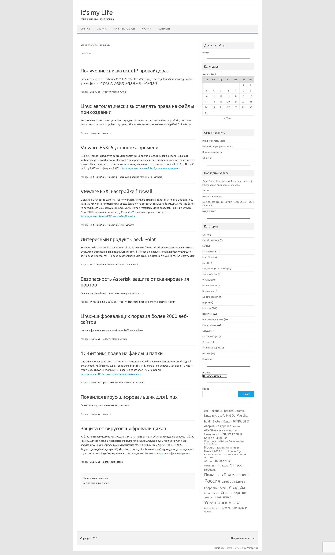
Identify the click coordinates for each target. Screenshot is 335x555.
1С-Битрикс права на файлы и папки (122, 353)
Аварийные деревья (217, 426)
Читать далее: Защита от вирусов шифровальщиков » (159, 453)
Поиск (205, 389)
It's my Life (96, 12)
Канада (209, 437)
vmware (158, 177)
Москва (209, 447)
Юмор (205, 359)
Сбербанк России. (216, 488)
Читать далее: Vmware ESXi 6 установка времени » (151, 168)
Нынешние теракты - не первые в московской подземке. (225, 456)
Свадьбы (207, 330)
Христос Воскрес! (211, 508)
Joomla (240, 410)
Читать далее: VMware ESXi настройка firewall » (108, 216)
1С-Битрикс (138, 382)
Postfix (242, 415)
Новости (106, 91)
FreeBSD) (216, 410)
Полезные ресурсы (124, 29)
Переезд (210, 469)
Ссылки (206, 342)
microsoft (218, 415)
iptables (229, 410)
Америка (210, 430)
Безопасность (209, 285)
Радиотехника (210, 325)
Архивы (206, 372)
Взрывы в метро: (211, 434)
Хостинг (146, 29)
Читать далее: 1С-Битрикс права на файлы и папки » (111, 374)
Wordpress (252, 548)
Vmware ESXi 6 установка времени (119, 147)
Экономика (240, 507)
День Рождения (231, 433)
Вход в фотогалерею (213, 140)
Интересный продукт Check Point (118, 239)
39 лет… (206, 190)
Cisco (205, 234)
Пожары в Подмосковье (227, 474)
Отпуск (236, 465)
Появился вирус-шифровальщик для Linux (129, 397)
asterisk (163, 301)
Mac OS (206, 263)
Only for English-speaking (215, 268)
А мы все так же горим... (228, 430)
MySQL (230, 415)
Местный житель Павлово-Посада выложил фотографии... (224, 442)
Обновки (208, 461)
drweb (123, 339)
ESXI (92, 177)
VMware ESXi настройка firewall (116, 191)
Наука (205, 302)
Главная (85, 29)
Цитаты (206, 353)
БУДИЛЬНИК (209, 211)
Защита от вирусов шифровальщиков (123, 428)
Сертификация (210, 336)
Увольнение (223, 497)
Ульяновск (216, 502)
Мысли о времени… (212, 196)
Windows (207, 280)
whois (123, 91)
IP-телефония (97, 301)
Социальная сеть (211, 493)
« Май (227, 118)
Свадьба (237, 487)
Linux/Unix (95, 91)
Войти (206, 52)
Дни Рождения (210, 297)
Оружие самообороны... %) (216, 466)
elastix (171, 301)
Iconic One (219, 548)
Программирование (128, 177)
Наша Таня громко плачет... (228, 448)
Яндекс (207, 511)
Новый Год (234, 451)
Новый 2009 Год (214, 451)
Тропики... (208, 497)
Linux (207, 415)
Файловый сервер (211, 347)
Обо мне (102, 29)
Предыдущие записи (96, 483)
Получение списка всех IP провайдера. (124, 70)
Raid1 (207, 421)
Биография (208, 291)
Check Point (132, 264)
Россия (212, 481)
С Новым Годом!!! (233, 481)
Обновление (222, 460)
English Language (210, 240)
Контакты (164, 29)
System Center (209, 274)
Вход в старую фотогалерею (217, 146)
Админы (236, 426)
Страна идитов (233, 493)
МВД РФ (221, 437)
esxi (150, 177)
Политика (207, 314)
